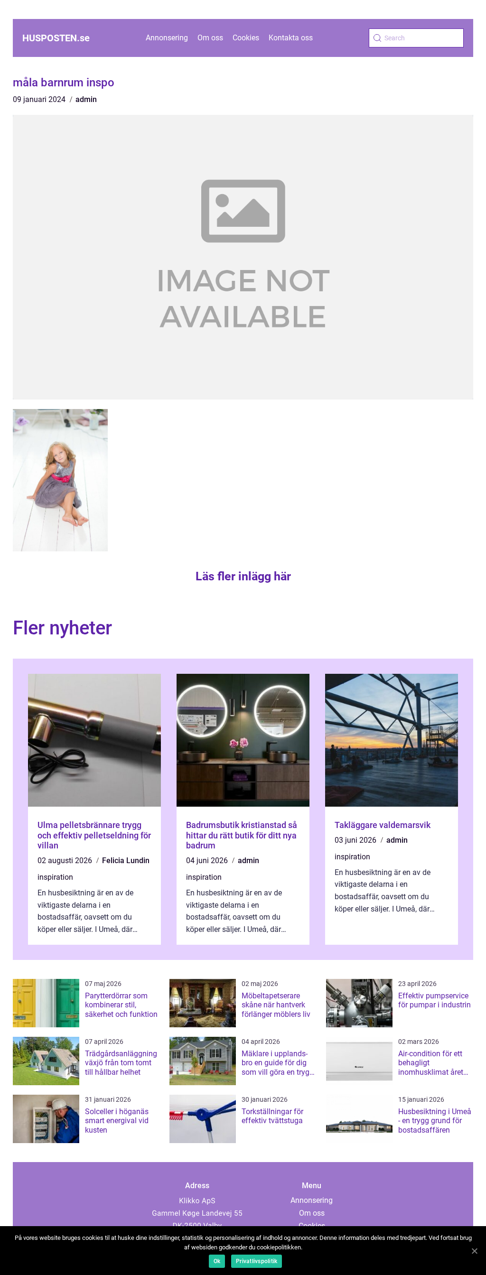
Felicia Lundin (126, 860)
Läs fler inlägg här (243, 576)
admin (86, 99)
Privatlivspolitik (256, 1261)
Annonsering (167, 37)
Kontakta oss (291, 37)
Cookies (246, 37)
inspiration (55, 877)
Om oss (210, 37)
